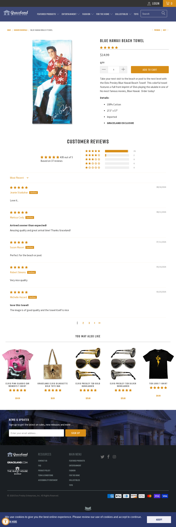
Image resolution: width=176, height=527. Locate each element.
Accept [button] (159, 519)
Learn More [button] (11, 522)
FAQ (39, 465)
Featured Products (46, 14)
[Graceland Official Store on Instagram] (114, 457)
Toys (136, 14)
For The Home (103, 14)
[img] (19, 187)
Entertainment (69, 14)
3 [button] (89, 323)
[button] (109, 47)
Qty (102, 62)
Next (165, 30)
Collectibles (122, 14)
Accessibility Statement (48, 480)
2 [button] (83, 323)
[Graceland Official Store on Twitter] (102, 457)
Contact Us (42, 460)
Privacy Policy (44, 470)
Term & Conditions (45, 475)
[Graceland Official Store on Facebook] (108, 457)
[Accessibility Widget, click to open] (5, 521)
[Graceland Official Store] (15, 12)
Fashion (86, 14)
